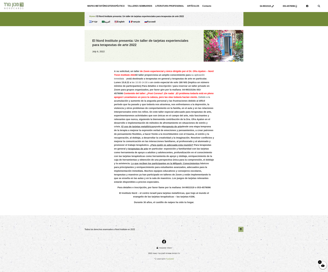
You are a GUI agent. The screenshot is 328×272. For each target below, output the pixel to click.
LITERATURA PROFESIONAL (169, 6)
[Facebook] (307, 6)
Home (92, 16)
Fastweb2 (170, 259)
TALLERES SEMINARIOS (140, 6)
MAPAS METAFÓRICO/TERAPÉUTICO (106, 6)
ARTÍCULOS (193, 6)
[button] (319, 6)
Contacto (206, 6)
